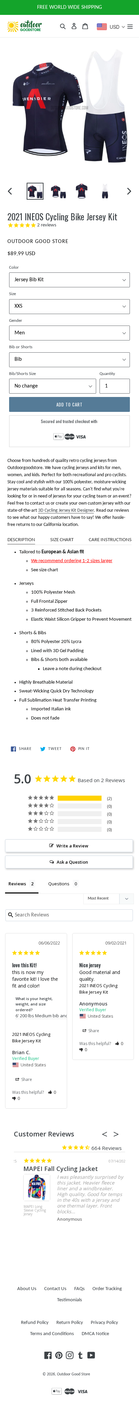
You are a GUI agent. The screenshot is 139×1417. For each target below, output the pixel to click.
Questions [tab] (59, 884)
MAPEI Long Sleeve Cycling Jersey (25, 1210)
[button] (52, 1092)
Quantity (107, 374)
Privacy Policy (104, 1322)
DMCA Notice (95, 1333)
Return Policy (69, 1322)
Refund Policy (35, 1322)
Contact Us (55, 1288)
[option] (35, 191)
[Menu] (130, 26)
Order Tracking (107, 1288)
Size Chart (62, 540)
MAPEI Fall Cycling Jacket (51, 1169)
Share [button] (26, 1079)
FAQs (79, 1288)
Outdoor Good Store (73, 1374)
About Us (26, 1288)
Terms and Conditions (52, 1333)
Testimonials (69, 1300)
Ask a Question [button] (72, 862)
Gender (15, 320)
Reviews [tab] (17, 884)
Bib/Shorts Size (22, 374)
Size (12, 294)
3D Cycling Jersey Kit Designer (66, 510)
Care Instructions (110, 540)
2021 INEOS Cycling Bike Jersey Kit (31, 1037)
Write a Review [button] (72, 846)
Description (21, 540)
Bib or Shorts (20, 347)
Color (14, 267)
